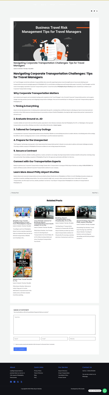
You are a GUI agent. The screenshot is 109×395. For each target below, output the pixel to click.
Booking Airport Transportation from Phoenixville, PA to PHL (63, 219)
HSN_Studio (81, 388)
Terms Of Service (38, 373)
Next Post (95, 192)
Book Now (73, 4)
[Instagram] (14, 382)
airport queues (57, 125)
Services (52, 4)
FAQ (35, 377)
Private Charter (62, 377)
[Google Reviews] (18, 382)
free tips (26, 68)
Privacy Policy (37, 370)
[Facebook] (11, 382)
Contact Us (62, 4)
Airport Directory (62, 370)
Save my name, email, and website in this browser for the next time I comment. (35, 344)
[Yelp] (21, 382)
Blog (35, 375)
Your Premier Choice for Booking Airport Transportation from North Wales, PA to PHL (43, 223)
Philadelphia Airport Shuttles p (65, 86)
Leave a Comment (18, 68)
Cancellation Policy (63, 375)
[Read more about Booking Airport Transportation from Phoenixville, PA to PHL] (65, 210)
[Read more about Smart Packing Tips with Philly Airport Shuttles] (86, 212)
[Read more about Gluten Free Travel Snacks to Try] (22, 262)
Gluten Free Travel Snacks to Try (22, 280)
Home (35, 4)
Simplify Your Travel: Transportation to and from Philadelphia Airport (22, 222)
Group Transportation (63, 373)
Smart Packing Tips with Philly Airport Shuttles (85, 221)
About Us (43, 4)
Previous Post (14, 192)
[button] (104, 390)
